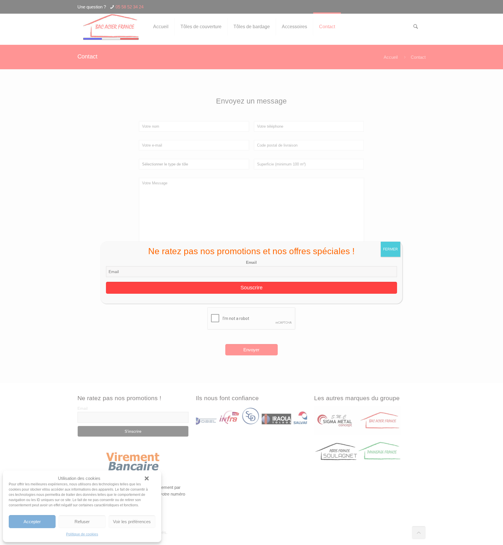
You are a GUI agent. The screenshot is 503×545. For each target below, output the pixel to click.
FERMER (390, 249)
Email (251, 262)
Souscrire (251, 288)
